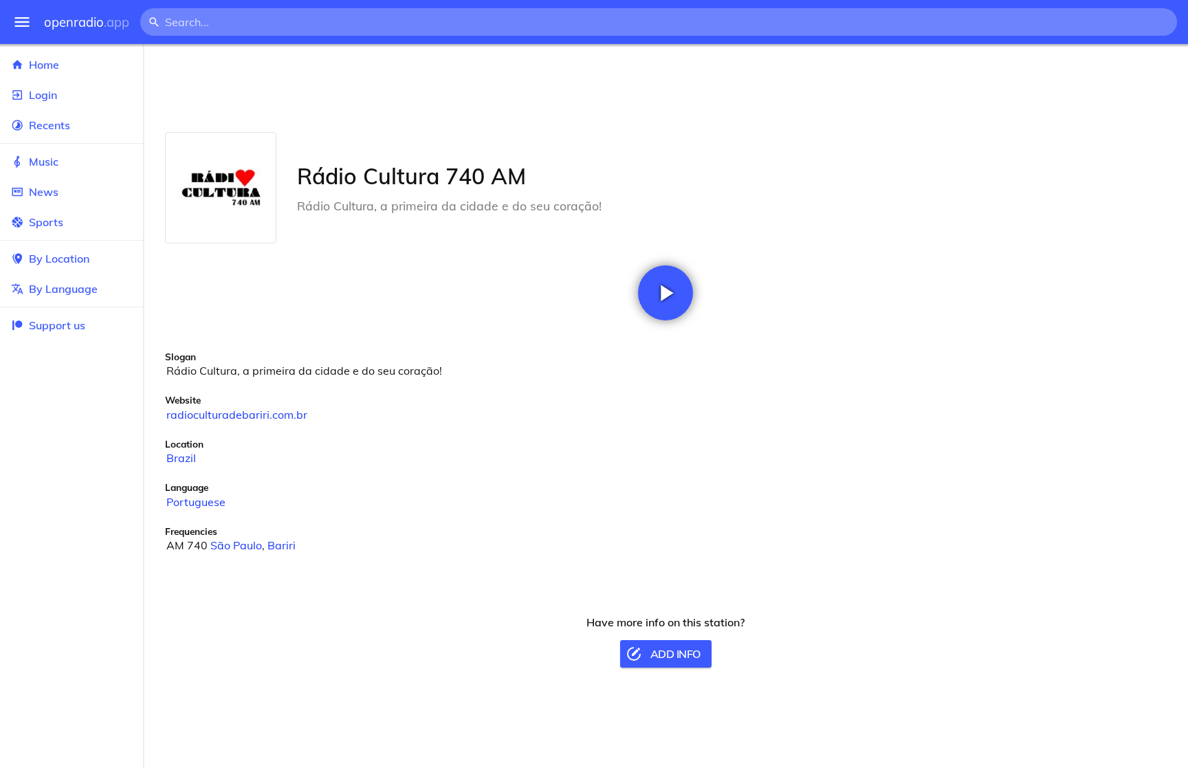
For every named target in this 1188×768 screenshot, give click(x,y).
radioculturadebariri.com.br (236, 414)
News (43, 192)
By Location (59, 258)
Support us (57, 325)
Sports (46, 222)
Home (44, 65)
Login (43, 95)
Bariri (281, 545)
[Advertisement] (665, 88)
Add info (675, 654)
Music (43, 161)
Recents (49, 125)
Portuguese (196, 502)
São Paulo (236, 545)
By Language (63, 289)
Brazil (181, 458)
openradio (86, 22)
